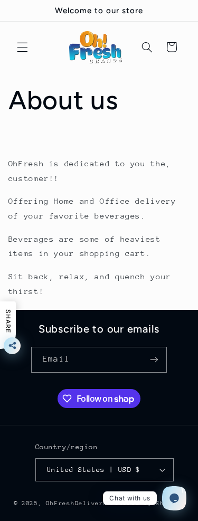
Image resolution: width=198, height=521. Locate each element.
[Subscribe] (154, 360)
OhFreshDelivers (76, 503)
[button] (22, 47)
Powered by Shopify (147, 503)
